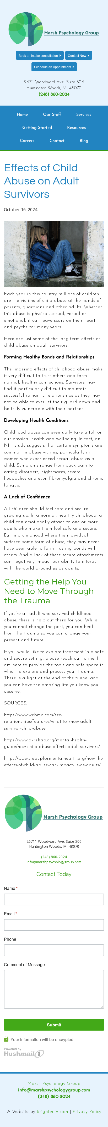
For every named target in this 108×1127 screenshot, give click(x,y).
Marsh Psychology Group (54, 1083)
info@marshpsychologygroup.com (54, 1090)
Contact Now (77, 55)
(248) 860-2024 (54, 94)
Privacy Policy (87, 1111)
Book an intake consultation (38, 55)
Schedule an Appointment (52, 66)
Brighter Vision (52, 1111)
